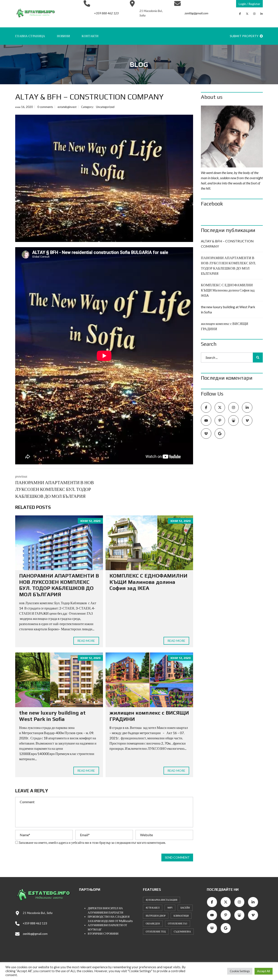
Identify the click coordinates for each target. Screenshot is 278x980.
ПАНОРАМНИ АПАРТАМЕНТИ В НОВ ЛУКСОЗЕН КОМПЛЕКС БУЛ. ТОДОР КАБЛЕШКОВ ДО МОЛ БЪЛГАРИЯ (59, 585)
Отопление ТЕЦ (156, 931)
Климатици (181, 915)
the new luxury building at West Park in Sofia (52, 716)
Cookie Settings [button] (240, 971)
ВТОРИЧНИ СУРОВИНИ (103, 933)
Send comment (177, 857)
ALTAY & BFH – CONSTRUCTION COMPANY (227, 243)
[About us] (232, 136)
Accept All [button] (263, 971)
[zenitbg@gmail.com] (191, 25)
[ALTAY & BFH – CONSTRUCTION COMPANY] (104, 178)
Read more (86, 640)
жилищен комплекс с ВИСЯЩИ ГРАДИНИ (224, 326)
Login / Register (249, 4)
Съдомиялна (182, 931)
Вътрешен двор (155, 915)
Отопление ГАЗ (177, 923)
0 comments (45, 107)
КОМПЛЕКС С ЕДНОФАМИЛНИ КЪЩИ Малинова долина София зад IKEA (148, 582)
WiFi (169, 907)
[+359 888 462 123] (101, 25)
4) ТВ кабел (152, 907)
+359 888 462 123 (35, 923)
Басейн (185, 907)
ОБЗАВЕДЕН (153, 923)
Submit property (244, 36)
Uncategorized (105, 107)
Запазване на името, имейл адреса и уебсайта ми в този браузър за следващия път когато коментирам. (92, 842)
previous (54, 486)
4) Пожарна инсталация (161, 899)
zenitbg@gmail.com (35, 933)
